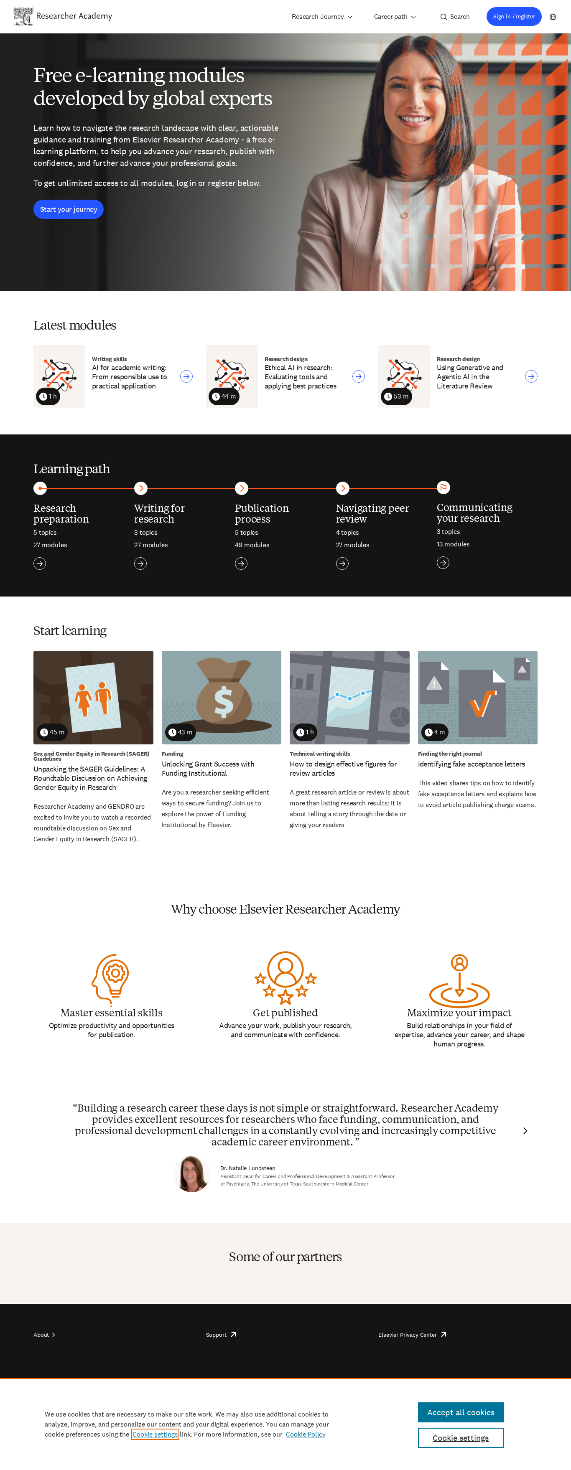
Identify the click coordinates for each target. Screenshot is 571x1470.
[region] (285, 1424)
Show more (39, 563)
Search (460, 16)
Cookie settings (155, 1434)
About (41, 1334)
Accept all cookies (461, 1412)
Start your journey (68, 209)
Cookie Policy (306, 1434)
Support (216, 1334)
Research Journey (318, 16)
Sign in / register (514, 16)
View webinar (186, 376)
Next (524, 1130)
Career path (391, 16)
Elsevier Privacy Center (407, 1334)
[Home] (74, 16)
